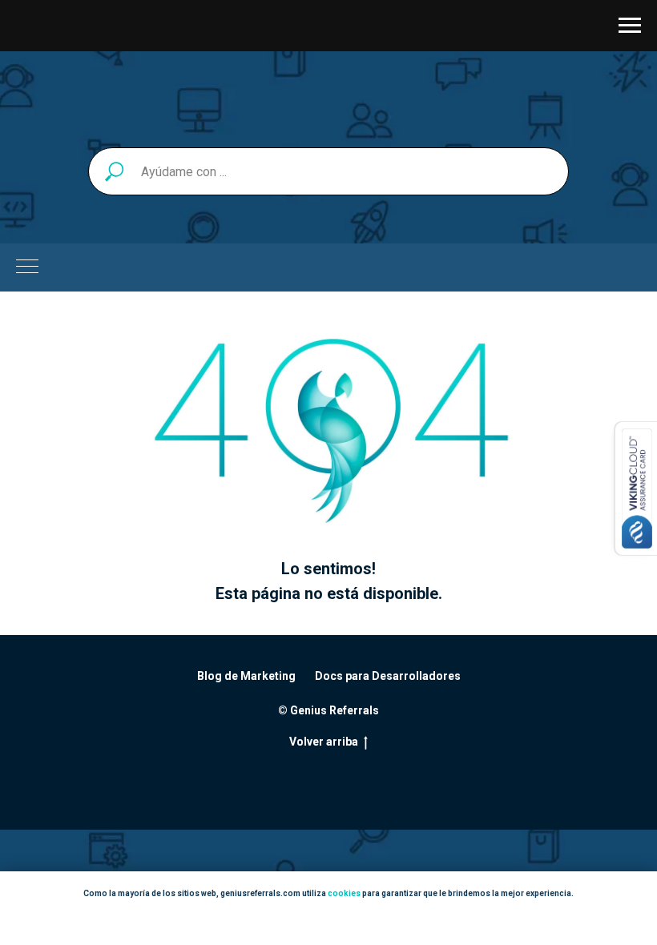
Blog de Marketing (246, 676)
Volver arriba (323, 741)
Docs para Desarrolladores (388, 676)
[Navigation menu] (630, 26)
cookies (344, 893)
